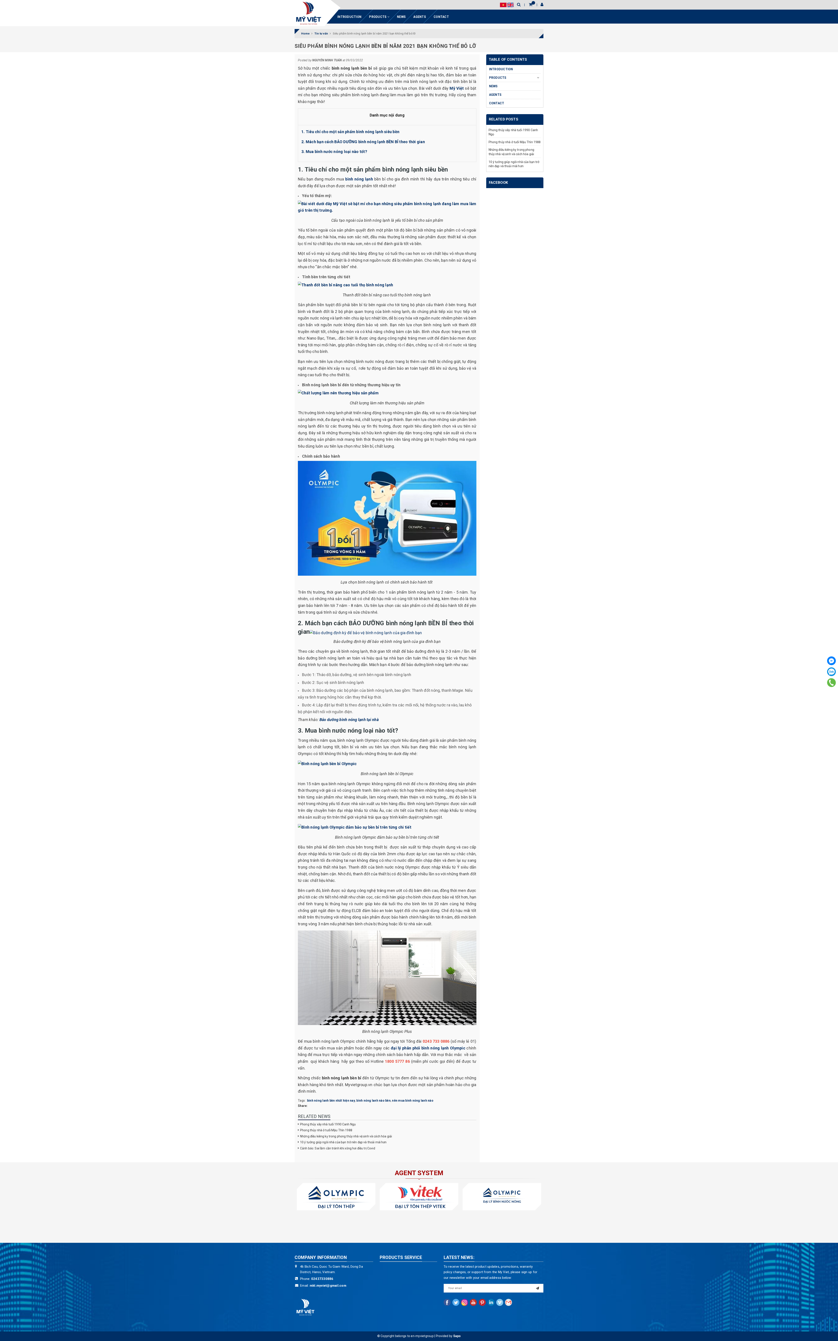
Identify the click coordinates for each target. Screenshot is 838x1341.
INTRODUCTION (349, 17)
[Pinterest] (482, 1302)
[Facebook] (831, 660)
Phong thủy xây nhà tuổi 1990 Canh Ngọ (328, 1124)
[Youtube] (473, 1302)
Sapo (457, 1336)
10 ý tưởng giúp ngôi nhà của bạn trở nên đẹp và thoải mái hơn (343, 1142)
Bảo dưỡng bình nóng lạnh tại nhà (349, 719)
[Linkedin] (491, 1302)
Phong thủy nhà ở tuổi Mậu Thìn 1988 (326, 1130)
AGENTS (419, 17)
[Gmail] (508, 1302)
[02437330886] (831, 682)
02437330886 (322, 1279)
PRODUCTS (378, 17)
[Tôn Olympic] (336, 1196)
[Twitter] (455, 1302)
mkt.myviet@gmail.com (328, 1286)
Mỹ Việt (457, 88)
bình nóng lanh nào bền (373, 1100)
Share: (303, 1105)
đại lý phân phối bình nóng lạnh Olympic (428, 1048)
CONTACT (441, 17)
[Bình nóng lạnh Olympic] (502, 1196)
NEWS (401, 17)
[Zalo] (831, 671)
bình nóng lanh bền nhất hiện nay (331, 1100)
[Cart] (530, 4)
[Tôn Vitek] (419, 1196)
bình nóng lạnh (359, 179)
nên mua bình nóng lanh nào (412, 1100)
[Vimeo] (499, 1302)
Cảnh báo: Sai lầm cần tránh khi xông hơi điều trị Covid (337, 1148)
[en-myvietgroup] (309, 13)
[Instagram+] (464, 1302)
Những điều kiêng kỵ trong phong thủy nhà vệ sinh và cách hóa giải (346, 1136)
